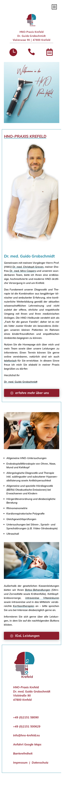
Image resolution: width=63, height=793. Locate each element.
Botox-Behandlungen (37, 589)
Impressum (20, 762)
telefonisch (10, 360)
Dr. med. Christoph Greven (28, 266)
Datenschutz (40, 762)
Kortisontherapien (23, 606)
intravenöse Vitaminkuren (42, 598)
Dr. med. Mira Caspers (23, 270)
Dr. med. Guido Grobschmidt (20, 381)
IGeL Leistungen (27, 636)
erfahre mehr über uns (32, 393)
